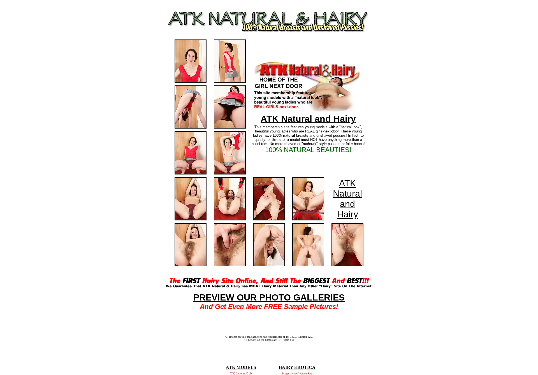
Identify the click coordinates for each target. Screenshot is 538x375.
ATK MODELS (241, 367)
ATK (347, 183)
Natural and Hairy (347, 203)
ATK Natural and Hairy (308, 119)
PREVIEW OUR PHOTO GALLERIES (269, 297)
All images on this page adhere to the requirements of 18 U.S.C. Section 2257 (269, 336)
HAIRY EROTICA (297, 367)
